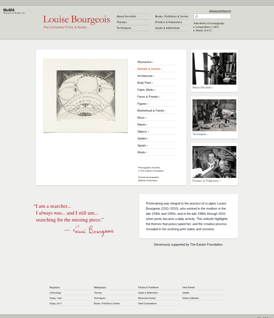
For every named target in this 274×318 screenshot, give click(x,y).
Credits (185, 292)
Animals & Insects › (149, 68)
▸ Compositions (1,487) (206, 26)
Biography (55, 287)
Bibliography (100, 287)
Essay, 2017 (56, 303)
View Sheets (188, 287)
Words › (142, 152)
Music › (142, 117)
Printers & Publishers (168, 22)
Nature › (142, 124)
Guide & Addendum (167, 28)
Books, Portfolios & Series (172, 16)
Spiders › (143, 138)
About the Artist (126, 16)
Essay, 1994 (56, 298)
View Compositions (147, 303)
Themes (122, 22)
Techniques (124, 28)
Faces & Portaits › (148, 96)
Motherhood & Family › (151, 110)
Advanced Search (220, 11)
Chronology (55, 292)
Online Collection (190, 298)
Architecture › (145, 76)
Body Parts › (145, 82)
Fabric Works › (146, 89)
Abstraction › (145, 62)
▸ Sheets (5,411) (203, 30)
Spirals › (142, 145)
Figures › (142, 103)
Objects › (143, 131)
